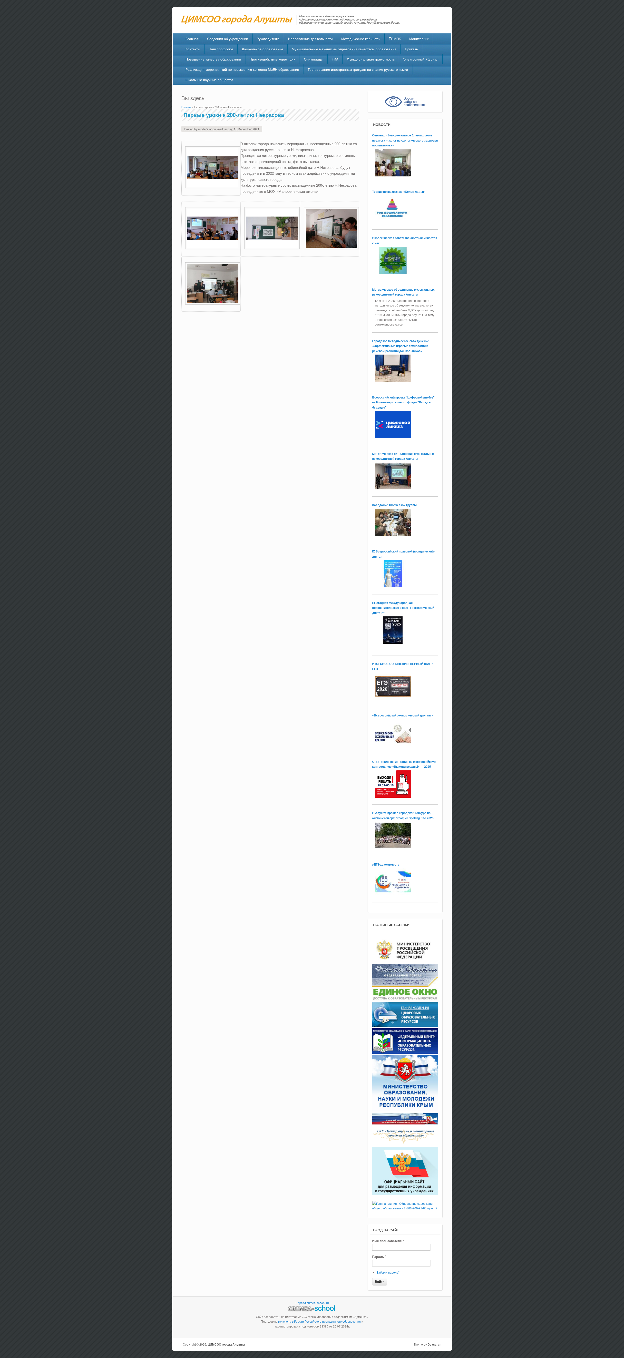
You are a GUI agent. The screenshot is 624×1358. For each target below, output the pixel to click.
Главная (192, 38)
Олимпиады (313, 59)
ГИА (335, 59)
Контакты (192, 48)
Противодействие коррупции (272, 59)
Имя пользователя (388, 1240)
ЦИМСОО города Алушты (226, 1344)
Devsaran (434, 1344)
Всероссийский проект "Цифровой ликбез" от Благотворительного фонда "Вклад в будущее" (403, 402)
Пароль (379, 1256)
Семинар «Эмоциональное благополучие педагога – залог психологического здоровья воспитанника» (405, 140)
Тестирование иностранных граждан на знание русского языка (358, 69)
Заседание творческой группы (394, 505)
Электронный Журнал (420, 59)
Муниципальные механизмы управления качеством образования (344, 48)
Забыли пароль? (388, 1272)
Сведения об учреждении (227, 38)
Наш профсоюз (221, 48)
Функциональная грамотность (371, 59)
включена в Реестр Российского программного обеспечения (319, 1321)
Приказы (412, 48)
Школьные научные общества (209, 79)
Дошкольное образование (262, 48)
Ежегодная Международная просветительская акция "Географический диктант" (403, 608)
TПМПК (395, 38)
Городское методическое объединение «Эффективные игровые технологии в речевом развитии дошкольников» (400, 346)
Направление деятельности (310, 38)
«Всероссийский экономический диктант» (402, 715)
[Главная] (293, 23)
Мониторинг (419, 38)
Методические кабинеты (360, 38)
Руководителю (268, 38)
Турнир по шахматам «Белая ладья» (399, 191)
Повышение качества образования (213, 59)
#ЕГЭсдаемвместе (386, 864)
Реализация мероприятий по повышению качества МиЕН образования (242, 69)
